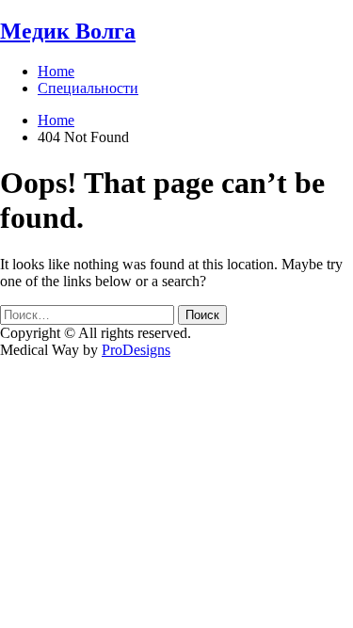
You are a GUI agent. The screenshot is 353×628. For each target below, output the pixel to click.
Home (56, 71)
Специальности (88, 88)
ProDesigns (136, 350)
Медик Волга (68, 31)
